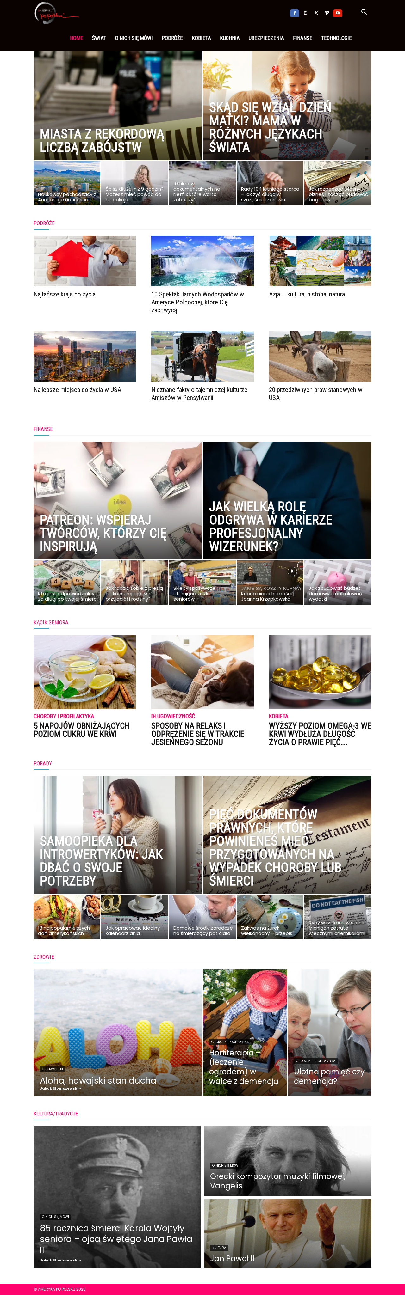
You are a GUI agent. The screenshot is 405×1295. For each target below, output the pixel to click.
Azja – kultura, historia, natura (307, 294)
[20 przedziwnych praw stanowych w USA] (320, 356)
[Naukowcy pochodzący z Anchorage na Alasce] (67, 185)
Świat (99, 38)
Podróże (172, 38)
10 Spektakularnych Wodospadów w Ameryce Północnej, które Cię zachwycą (197, 302)
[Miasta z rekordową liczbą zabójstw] (118, 115)
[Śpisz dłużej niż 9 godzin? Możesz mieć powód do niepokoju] (134, 185)
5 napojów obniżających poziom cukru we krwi (82, 730)
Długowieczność (173, 716)
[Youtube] (337, 12)
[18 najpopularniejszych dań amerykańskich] (67, 918)
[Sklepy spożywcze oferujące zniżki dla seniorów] (202, 584)
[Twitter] (316, 12)
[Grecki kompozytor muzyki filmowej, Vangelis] (287, 1161)
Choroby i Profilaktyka (64, 716)
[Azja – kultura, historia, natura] (320, 261)
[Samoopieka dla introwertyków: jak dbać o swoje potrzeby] (118, 849)
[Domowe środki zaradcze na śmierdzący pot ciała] (202, 918)
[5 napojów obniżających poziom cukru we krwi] (85, 672)
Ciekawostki (52, 1069)
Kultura (219, 1247)
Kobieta (201, 38)
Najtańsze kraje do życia (65, 294)
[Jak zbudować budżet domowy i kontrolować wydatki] (337, 584)
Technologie (336, 38)
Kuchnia (230, 38)
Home (76, 38)
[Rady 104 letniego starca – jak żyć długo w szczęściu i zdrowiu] (270, 185)
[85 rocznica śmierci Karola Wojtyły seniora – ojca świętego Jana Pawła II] (117, 1197)
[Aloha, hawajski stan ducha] (118, 1032)
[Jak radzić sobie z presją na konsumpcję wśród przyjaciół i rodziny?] (134, 584)
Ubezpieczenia (266, 38)
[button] (363, 13)
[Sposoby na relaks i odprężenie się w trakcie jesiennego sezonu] (202, 672)
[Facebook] (294, 12)
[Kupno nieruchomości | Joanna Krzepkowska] (270, 584)
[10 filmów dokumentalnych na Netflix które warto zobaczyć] (202, 185)
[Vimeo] (327, 12)
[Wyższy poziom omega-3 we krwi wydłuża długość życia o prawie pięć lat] (320, 672)
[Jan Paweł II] (287, 1233)
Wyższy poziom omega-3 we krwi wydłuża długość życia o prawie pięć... (320, 734)
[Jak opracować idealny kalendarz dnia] (134, 918)
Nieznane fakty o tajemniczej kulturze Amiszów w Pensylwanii (199, 393)
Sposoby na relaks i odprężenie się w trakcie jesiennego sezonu (197, 734)
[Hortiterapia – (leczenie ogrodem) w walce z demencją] (245, 1032)
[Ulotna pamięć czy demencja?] (330, 1032)
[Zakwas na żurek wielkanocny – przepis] (270, 918)
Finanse (302, 38)
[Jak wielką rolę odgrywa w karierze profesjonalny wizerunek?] (287, 515)
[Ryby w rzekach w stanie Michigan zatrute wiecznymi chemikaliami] (337, 918)
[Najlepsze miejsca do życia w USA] (85, 356)
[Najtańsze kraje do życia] (85, 261)
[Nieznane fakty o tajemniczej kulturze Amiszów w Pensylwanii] (202, 356)
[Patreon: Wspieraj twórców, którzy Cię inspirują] (118, 515)
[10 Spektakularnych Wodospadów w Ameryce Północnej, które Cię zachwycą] (202, 261)
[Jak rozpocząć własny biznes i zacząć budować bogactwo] (337, 185)
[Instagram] (305, 12)
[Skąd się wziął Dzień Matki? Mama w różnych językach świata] (287, 115)
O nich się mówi (134, 38)
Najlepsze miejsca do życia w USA (77, 390)
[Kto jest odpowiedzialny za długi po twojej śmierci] (67, 584)
